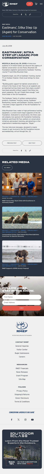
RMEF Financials (22, 369)
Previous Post (12, 143)
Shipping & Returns (22, 395)
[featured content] (22, 449)
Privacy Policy (22, 391)
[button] (21, 14)
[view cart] (36, 4)
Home (3, 10)
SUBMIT (22, 308)
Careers (22, 357)
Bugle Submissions (22, 353)
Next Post (32, 143)
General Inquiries (22, 346)
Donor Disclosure (22, 398)
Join (29, 4)
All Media (7, 167)
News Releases (6, 36)
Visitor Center (22, 350)
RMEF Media (9, 10)
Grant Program (22, 376)
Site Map (22, 379)
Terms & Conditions (22, 402)
